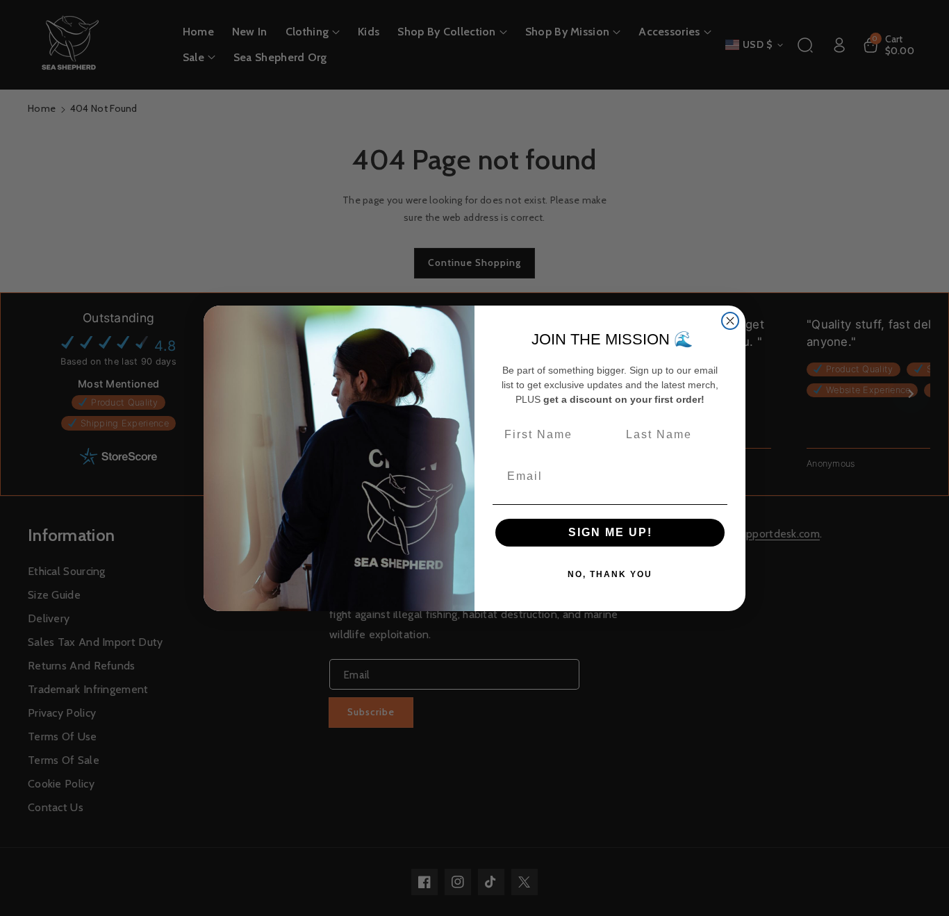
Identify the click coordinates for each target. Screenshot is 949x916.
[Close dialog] (730, 321)
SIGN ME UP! (610, 532)
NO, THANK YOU (610, 574)
